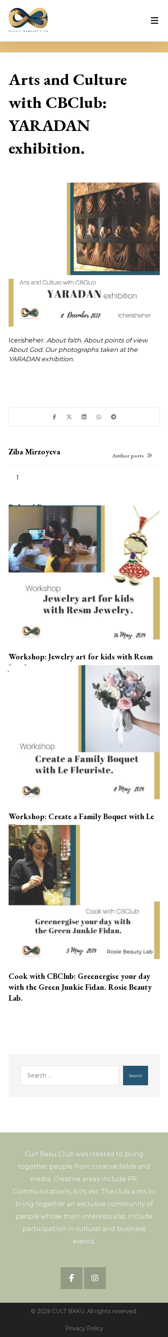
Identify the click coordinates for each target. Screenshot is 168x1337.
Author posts (128, 455)
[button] (54, 417)
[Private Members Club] (28, 20)
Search (135, 1075)
